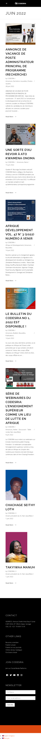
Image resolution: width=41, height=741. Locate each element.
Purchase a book (11, 652)
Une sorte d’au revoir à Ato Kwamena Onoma (20, 154)
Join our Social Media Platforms (16, 668)
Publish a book (11, 645)
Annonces (9, 81)
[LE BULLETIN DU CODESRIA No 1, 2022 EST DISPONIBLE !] (20, 298)
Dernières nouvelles (20, 81)
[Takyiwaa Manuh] (16, 547)
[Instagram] (21, 675)
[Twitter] (10, 675)
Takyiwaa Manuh (20, 567)
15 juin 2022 (10, 165)
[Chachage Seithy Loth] (16, 485)
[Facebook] (7, 675)
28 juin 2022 (10, 86)
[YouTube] (14, 675)
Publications (10, 335)
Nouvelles (9, 248)
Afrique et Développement (15, 245)
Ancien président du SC (14, 516)
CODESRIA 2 (12, 513)
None (26, 162)
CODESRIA (11, 78)
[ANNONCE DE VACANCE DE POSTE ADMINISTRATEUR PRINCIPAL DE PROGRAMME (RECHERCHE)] (20, 34)
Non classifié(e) (15, 432)
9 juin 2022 (9, 435)
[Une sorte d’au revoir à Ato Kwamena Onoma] (20, 134)
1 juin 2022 (9, 518)
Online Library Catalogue (14, 650)
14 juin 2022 (10, 250)
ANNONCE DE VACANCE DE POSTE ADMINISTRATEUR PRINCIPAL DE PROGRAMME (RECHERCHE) (20, 62)
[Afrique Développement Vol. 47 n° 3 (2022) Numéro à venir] (20, 210)
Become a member (12, 642)
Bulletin (15, 333)
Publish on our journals (13, 647)
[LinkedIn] (17, 675)
